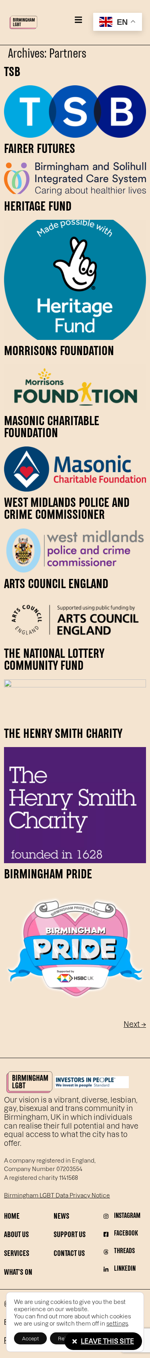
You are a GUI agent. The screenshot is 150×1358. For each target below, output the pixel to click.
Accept (30, 1338)
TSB (12, 72)
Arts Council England (56, 585)
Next (135, 1024)
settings (117, 1323)
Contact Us (69, 1254)
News (61, 1217)
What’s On (18, 1273)
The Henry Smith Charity (63, 734)
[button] (78, 20)
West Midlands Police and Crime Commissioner (67, 509)
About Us (16, 1235)
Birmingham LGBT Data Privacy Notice (57, 1195)
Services (16, 1254)
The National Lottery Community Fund (54, 660)
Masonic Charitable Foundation (51, 428)
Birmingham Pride (48, 875)
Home (12, 1217)
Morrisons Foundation (59, 352)
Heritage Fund (38, 207)
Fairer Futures (39, 149)
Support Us (70, 1235)
